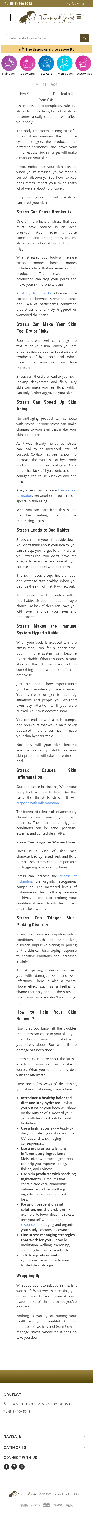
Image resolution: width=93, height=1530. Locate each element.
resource (28, 1224)
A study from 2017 (33, 293)
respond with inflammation (37, 803)
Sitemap (79, 1494)
